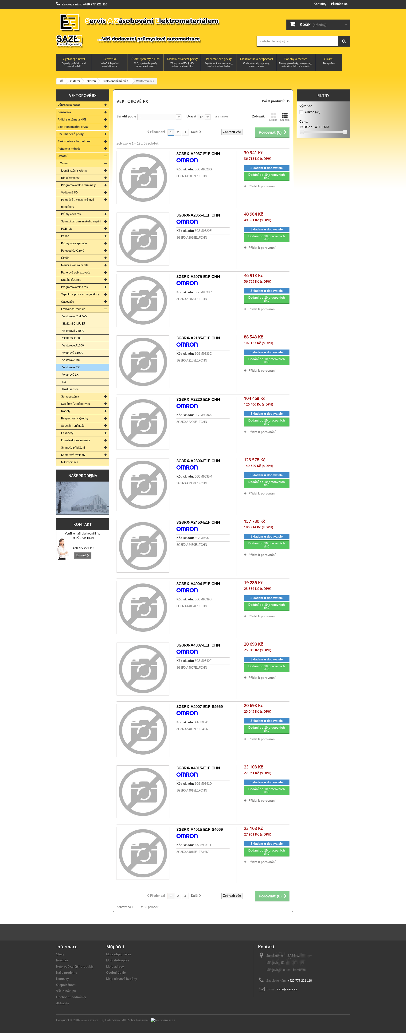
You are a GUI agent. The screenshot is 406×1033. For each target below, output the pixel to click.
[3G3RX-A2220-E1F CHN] (143, 423)
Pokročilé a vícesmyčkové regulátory (77, 203)
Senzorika (110, 62)
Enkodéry (67, 433)
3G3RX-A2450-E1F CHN (198, 522)
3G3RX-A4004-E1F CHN (198, 584)
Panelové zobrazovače (75, 272)
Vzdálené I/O (69, 192)
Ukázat (191, 116)
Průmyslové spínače (74, 243)
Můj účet (115, 946)
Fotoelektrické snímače (75, 440)
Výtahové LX (70, 374)
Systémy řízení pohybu (75, 404)
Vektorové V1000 (73, 331)
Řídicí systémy (70, 178)
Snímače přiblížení (73, 447)
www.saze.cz (90, 1020)
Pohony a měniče (295, 62)
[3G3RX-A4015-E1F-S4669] (143, 853)
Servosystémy (70, 396)
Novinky (62, 960)
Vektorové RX (71, 367)
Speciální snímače (73, 425)
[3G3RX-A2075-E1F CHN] (143, 300)
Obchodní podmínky (71, 997)
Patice (65, 236)
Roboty (65, 411)
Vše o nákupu (66, 991)
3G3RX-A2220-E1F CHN (198, 400)
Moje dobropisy (117, 960)
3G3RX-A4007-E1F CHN (198, 645)
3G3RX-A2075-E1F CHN (198, 277)
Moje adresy (115, 966)
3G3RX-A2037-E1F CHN (198, 154)
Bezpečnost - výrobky (74, 418)
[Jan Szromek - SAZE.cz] (152, 30)
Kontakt (83, 524)
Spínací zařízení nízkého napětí (81, 221)
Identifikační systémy (74, 170)
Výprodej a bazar (74, 62)
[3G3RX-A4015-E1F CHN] (143, 792)
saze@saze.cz (287, 989)
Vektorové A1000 (73, 345)
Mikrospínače (69, 462)
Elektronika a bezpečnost (256, 62)
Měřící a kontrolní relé (75, 265)
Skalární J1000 (72, 338)
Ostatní (329, 60)
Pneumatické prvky (219, 62)
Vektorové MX (71, 360)
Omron (64, 163)
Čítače (65, 258)
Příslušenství (70, 389)
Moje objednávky (118, 954)
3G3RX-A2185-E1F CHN (198, 338)
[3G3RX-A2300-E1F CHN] (143, 485)
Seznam (284, 119)
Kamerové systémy (73, 455)
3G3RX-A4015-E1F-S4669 (199, 830)
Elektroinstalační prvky (182, 62)
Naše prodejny (66, 972)
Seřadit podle (126, 116)
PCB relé (67, 228)
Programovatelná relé (75, 287)
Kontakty (320, 4)
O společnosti (66, 985)
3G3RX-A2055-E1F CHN (198, 215)
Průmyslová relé (71, 214)
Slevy (60, 954)
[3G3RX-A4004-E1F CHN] (143, 607)
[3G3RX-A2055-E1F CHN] (143, 239)
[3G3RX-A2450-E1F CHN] (143, 546)
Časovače (67, 301)
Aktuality (62, 1003)
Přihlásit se (339, 4)
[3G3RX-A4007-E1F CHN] (143, 669)
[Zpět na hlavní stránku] (61, 81)
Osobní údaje (116, 972)
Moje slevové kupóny (121, 979)
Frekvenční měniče (73, 309)
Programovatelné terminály (78, 185)
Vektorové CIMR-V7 (74, 316)
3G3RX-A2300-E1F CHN (198, 461)
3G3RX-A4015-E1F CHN (198, 768)
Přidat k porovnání (262, 186)
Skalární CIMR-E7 (73, 323)
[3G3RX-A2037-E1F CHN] (143, 177)
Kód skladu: (185, 169)
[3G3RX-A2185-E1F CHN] (143, 362)
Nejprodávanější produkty (75, 966)
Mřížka (273, 119)
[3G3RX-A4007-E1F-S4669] (143, 730)
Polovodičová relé (72, 250)
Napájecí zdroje (71, 279)
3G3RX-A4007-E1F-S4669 (199, 707)
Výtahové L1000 (72, 352)
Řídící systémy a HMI (145, 62)
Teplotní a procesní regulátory (80, 294)
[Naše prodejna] (82, 498)
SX (64, 382)
